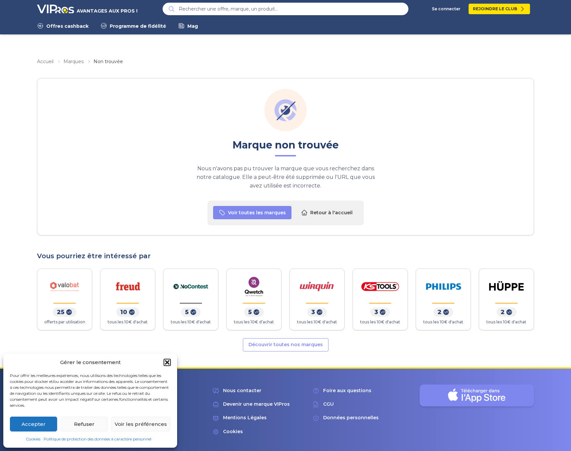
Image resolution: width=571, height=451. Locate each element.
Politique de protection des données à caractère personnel (97, 438)
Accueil (45, 61)
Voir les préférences (141, 424)
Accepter (33, 424)
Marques (73, 61)
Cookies (33, 438)
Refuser (84, 424)
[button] (167, 362)
